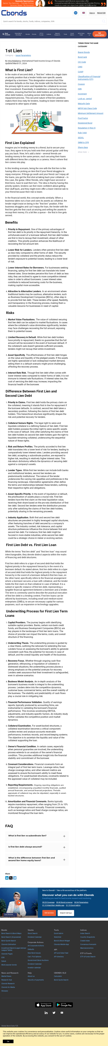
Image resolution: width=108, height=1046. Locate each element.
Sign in (92, 13)
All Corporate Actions (36, 946)
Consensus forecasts (88, 944)
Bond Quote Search (8, 941)
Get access (49, 913)
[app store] (44, 1004)
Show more (82, 152)
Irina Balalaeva (14, 61)
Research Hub (6, 980)
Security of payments (36, 980)
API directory (59, 957)
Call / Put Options (34, 957)
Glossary (4, 991)
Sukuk (3, 961)
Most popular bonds (9, 965)
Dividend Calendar (35, 937)
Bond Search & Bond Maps (11, 933)
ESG (2, 957)
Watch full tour (66, 913)
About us (89, 34)
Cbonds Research (8, 984)
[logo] (14, 12)
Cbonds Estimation (8, 944)
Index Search (85, 933)
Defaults (31, 949)
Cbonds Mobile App (61, 944)
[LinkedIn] (7, 878)
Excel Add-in (72, 34)
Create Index (85, 941)
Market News (6, 976)
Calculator (58, 976)
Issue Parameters (23, 55)
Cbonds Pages (7, 954)
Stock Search (33, 933)
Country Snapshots (87, 937)
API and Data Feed (61, 953)
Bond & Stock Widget (62, 941)
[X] (11, 878)
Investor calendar (34, 968)
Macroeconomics (86, 948)
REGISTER (101, 13)
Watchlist (57, 937)
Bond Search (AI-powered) (11, 937)
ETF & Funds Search (87, 957)
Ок (8, 1041)
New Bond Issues (34, 953)
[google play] (64, 1004)
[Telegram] (14, 878)
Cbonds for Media (8, 987)
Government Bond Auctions (38, 960)
